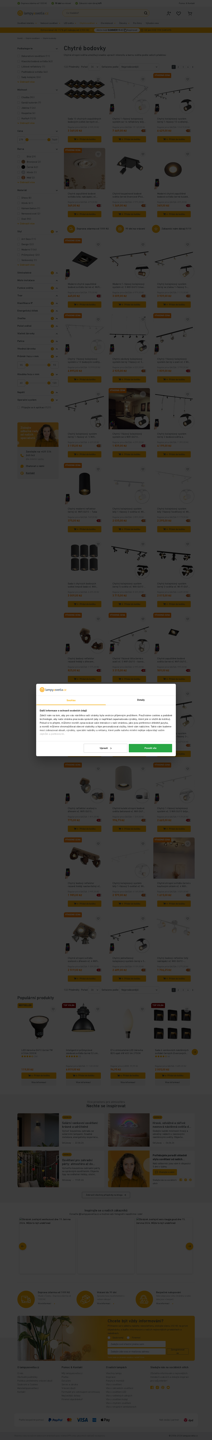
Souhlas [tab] (71, 700)
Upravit (104, 748)
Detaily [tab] (141, 700)
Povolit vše (150, 748)
